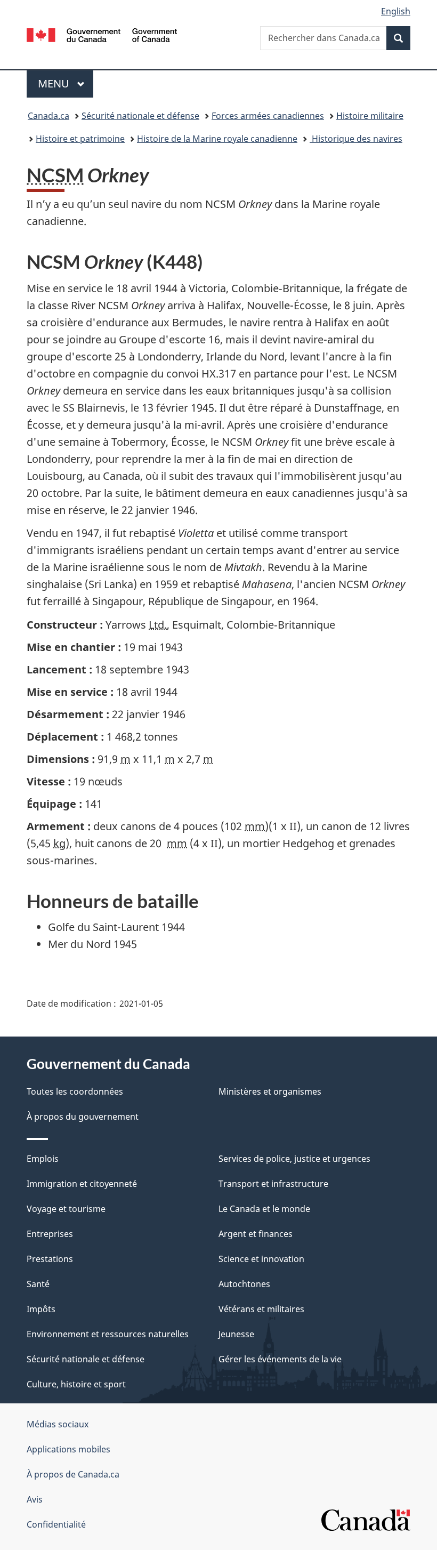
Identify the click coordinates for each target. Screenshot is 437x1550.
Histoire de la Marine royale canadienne (217, 138)
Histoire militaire (369, 116)
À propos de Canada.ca (73, 1474)
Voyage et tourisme (66, 1209)
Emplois (43, 1158)
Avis (35, 1499)
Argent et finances (255, 1234)
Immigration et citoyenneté (82, 1184)
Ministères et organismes (269, 1091)
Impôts (41, 1309)
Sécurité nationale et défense (140, 116)
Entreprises (50, 1234)
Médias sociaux (57, 1424)
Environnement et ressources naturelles (108, 1334)
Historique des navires (356, 138)
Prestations (50, 1259)
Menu (65, 83)
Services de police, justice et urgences (294, 1158)
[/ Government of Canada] (102, 34)
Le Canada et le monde (264, 1209)
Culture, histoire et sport (76, 1384)
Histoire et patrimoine (80, 138)
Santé (38, 1284)
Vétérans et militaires (261, 1309)
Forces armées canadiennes (268, 116)
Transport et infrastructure (273, 1184)
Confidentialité (56, 1524)
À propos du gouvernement (83, 1116)
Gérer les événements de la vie (280, 1359)
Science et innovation (261, 1259)
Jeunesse (236, 1334)
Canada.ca (48, 116)
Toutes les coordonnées (75, 1091)
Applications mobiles (68, 1449)
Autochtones (244, 1284)
